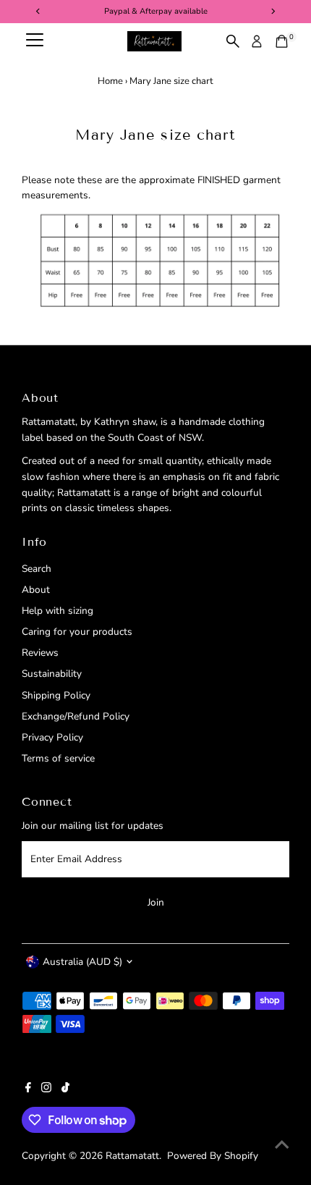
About (36, 589)
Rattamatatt (132, 1156)
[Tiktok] (65, 1089)
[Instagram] (46, 1089)
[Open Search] (232, 41)
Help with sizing (57, 610)
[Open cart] (281, 41)
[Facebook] (28, 1089)
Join (156, 902)
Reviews (40, 652)
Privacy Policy (52, 737)
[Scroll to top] (282, 1145)
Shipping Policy (56, 695)
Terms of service (58, 758)
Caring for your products (77, 631)
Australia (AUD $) (82, 962)
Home (110, 81)
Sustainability (52, 673)
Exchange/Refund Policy (75, 716)
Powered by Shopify (212, 1156)
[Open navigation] (35, 41)
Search (36, 568)
